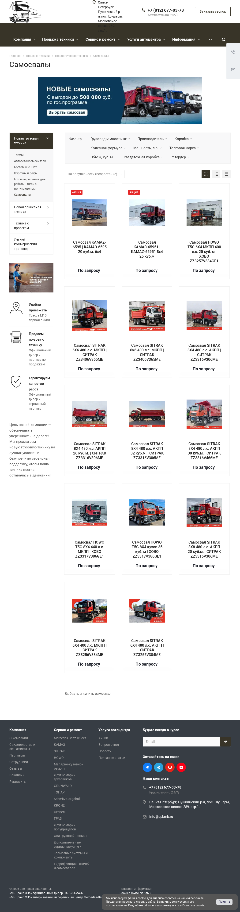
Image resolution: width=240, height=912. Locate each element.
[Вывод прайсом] (226, 174)
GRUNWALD (63, 786)
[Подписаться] (225, 741)
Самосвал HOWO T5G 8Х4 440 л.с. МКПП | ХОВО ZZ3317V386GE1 (89, 549)
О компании (18, 738)
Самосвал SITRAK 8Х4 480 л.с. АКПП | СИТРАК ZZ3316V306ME (204, 352)
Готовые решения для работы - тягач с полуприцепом (29, 183)
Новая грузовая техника (26, 141)
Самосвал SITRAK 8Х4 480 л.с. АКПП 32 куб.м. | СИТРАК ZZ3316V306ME (146, 451)
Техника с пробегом (21, 225)
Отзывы (15, 768)
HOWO (59, 758)
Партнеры (17, 755)
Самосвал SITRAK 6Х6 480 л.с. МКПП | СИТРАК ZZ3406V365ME (89, 352)
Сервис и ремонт (101, 39)
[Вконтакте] (147, 767)
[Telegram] (158, 767)
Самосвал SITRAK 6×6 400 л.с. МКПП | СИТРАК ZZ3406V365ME (147, 352)
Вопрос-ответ (108, 744)
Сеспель (60, 812)
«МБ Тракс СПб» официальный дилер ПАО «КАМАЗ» (46, 893)
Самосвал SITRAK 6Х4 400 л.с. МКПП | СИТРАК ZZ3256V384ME (89, 647)
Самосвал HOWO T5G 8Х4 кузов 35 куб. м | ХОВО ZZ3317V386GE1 (146, 549)
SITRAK (59, 751)
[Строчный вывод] (216, 174)
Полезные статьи (111, 758)
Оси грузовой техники (70, 836)
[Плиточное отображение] (206, 174)
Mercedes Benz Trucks (70, 738)
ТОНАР (59, 792)
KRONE (59, 805)
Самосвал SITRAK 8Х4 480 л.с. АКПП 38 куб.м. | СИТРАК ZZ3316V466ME (204, 451)
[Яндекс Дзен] (181, 767)
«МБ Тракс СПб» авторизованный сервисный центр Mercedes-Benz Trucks (62, 897)
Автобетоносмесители (30, 161)
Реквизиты (17, 781)
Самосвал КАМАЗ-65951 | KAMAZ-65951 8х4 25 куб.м (147, 249)
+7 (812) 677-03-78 (166, 10)
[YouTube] (170, 767)
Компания (22, 39)
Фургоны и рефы (26, 173)
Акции (103, 738)
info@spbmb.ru (161, 817)
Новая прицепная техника (27, 209)
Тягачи (19, 155)
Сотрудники (18, 762)
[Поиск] (224, 40)
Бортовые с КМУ (25, 167)
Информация (184, 39)
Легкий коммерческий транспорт (25, 244)
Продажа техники (58, 39)
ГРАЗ (58, 818)
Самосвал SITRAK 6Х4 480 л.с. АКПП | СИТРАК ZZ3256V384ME (147, 647)
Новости (105, 751)
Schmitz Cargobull (67, 799)
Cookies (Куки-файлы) (135, 893)
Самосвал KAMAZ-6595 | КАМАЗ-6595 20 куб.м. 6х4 (90, 247)
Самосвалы (22, 194)
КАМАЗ (59, 744)
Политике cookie (193, 905)
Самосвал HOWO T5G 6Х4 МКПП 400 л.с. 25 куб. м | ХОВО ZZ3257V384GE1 (204, 251)
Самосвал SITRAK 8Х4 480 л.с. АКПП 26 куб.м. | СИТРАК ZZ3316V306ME (89, 451)
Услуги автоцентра (144, 39)
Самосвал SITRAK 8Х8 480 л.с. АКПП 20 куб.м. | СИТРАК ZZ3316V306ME (204, 549)
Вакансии (16, 775)
